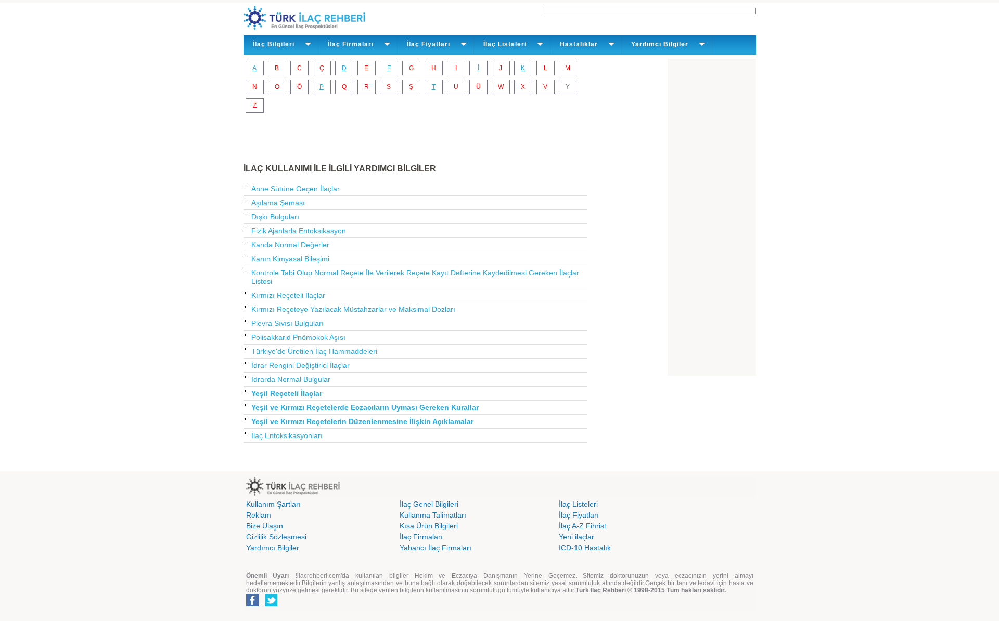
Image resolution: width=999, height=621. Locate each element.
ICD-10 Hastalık (585, 548)
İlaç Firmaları (421, 537)
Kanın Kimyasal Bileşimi (290, 259)
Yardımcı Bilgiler (272, 548)
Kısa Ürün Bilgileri (429, 526)
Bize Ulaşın (264, 526)
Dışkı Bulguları (275, 217)
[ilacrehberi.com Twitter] (271, 604)
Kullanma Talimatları (433, 515)
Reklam (258, 515)
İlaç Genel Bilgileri (429, 504)
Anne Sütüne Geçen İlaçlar (295, 188)
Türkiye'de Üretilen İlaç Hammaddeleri (314, 351)
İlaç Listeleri (578, 504)
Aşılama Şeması (278, 203)
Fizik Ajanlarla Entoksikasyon (298, 231)
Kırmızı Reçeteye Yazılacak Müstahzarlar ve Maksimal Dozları (353, 309)
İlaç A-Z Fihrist (582, 526)
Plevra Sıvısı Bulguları (287, 323)
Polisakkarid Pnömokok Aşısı (298, 337)
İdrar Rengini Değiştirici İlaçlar (300, 365)
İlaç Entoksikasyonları (287, 435)
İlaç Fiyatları (579, 515)
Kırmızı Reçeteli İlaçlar (288, 295)
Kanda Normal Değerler (290, 245)
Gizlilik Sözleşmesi (276, 537)
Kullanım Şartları (273, 504)
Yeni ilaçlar (576, 537)
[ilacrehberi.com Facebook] (252, 604)
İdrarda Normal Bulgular (290, 379)
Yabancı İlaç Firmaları (435, 548)
